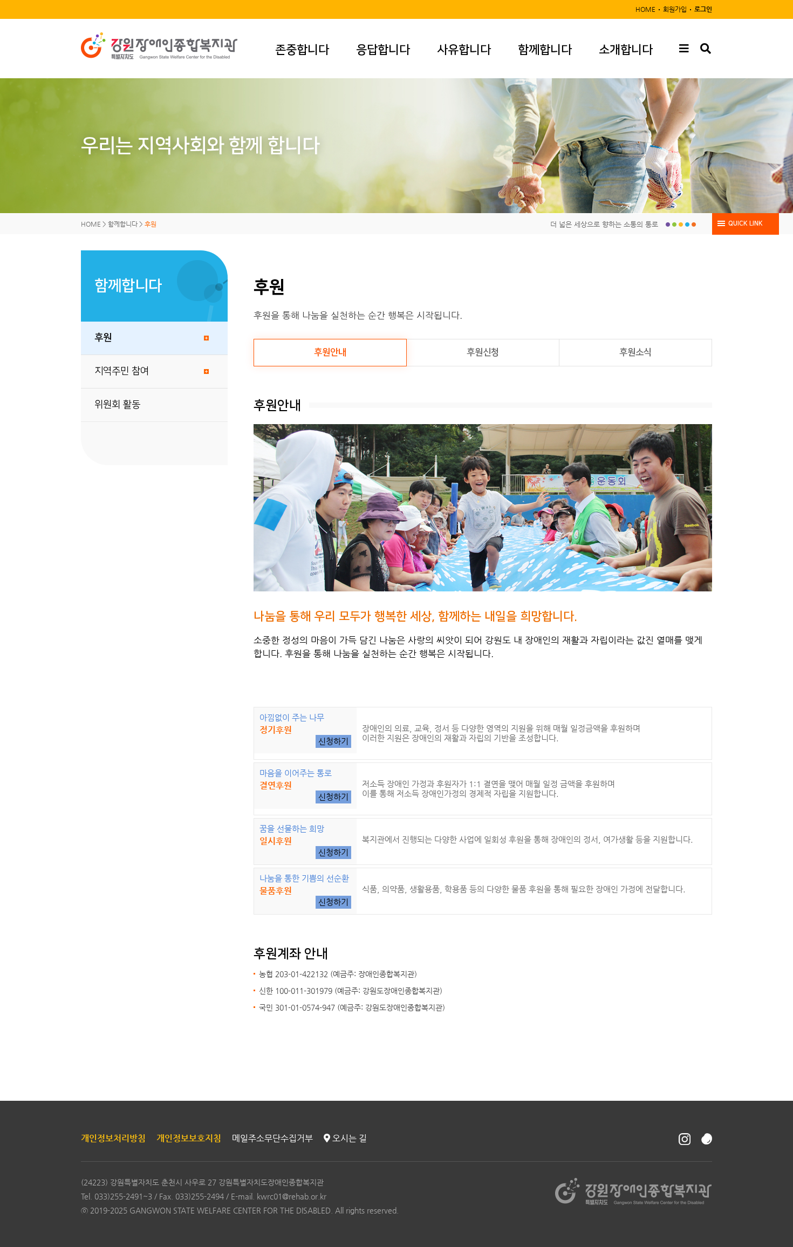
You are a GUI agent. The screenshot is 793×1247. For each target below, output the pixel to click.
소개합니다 (626, 50)
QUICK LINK (745, 223)
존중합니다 (302, 50)
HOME (645, 9)
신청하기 (333, 741)
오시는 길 (348, 1138)
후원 (103, 337)
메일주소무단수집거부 (272, 1138)
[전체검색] (705, 49)
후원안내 (330, 352)
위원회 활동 (117, 404)
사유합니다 (464, 50)
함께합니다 (545, 50)
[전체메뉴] (684, 49)
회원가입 (675, 9)
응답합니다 (383, 50)
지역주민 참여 (121, 371)
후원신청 (483, 352)
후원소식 (635, 352)
